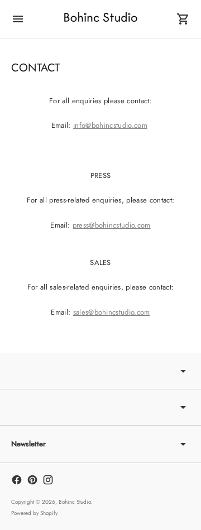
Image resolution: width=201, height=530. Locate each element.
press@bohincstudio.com (112, 225)
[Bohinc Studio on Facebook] (16, 479)
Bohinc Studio (75, 502)
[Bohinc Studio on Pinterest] (32, 479)
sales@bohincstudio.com (111, 312)
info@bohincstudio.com (110, 125)
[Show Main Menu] (18, 19)
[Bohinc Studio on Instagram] (48, 479)
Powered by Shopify (34, 513)
